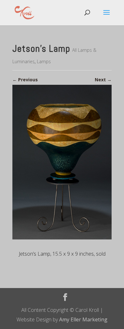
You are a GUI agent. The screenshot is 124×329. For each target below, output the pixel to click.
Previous (25, 80)
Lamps (44, 61)
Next (103, 80)
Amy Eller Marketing (83, 319)
